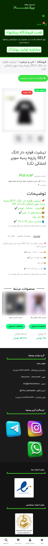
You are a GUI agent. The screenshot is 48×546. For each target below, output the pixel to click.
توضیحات (36, 236)
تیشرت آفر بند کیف (15, 318)
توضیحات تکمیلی (23, 236)
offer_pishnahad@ (27, 390)
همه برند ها (21, 181)
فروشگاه (41, 62)
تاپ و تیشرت (26, 62)
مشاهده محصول (15, 326)
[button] (43, 16)
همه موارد (12, 181)
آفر (39, 181)
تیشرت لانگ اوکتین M (38, 318)
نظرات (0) (11, 236)
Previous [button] (41, 110)
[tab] (36, 236)
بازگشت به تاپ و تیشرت (31, 78)
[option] (24, 110)
